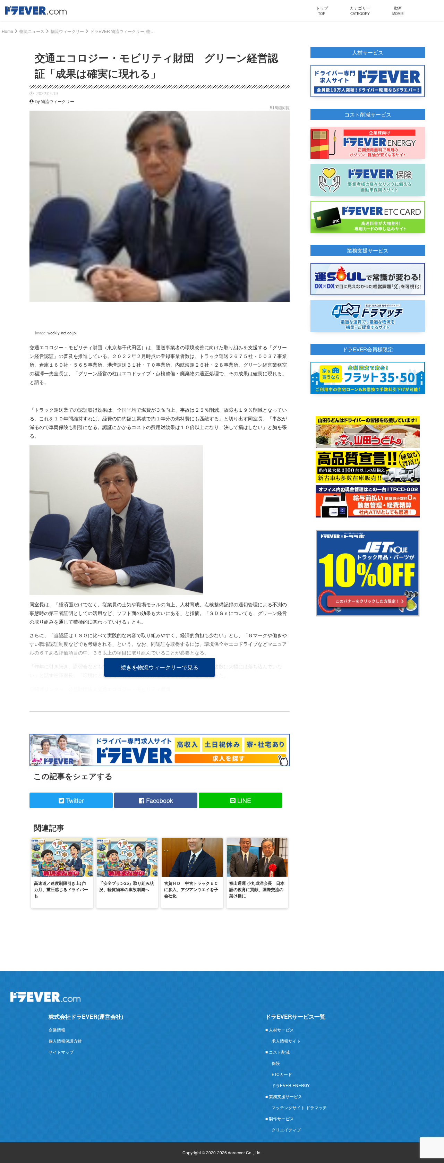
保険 (276, 1063)
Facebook (158, 800)
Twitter (74, 800)
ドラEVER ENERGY (291, 1085)
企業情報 (57, 1030)
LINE (243, 800)
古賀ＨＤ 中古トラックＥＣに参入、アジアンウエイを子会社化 (191, 889)
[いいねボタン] (284, 307)
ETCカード (282, 1074)
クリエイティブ (286, 1129)
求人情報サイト (286, 1041)
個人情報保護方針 (65, 1041)
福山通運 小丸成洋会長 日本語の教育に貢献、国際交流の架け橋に (256, 889)
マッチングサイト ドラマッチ (299, 1107)
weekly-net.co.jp (62, 332)
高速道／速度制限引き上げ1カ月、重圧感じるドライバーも (61, 889)
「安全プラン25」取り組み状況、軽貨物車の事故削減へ (126, 886)
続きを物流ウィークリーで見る (159, 667)
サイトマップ (61, 1052)
